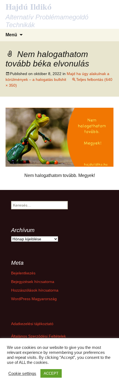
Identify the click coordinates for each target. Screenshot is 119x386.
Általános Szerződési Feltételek (38, 336)
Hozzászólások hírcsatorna (34, 290)
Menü (11, 34)
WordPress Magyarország (34, 299)
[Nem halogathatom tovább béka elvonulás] (59, 137)
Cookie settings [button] (22, 373)
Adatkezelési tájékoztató (32, 323)
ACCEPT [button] (51, 373)
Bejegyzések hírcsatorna (32, 281)
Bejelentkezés (23, 273)
